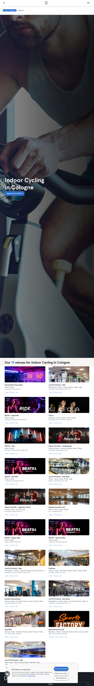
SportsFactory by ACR (56, 629)
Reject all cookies (61, 673)
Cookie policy (31, 676)
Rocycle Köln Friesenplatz (14, 385)
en (88, 3)
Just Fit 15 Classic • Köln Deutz (59, 599)
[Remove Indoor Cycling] (14, 10)
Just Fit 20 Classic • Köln (13, 568)
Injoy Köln (8, 629)
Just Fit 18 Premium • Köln (14, 660)
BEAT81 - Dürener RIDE (57, 538)
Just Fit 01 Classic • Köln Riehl (59, 477)
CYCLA (51, 415)
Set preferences (61, 678)
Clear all (21, 10)
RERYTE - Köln (10, 446)
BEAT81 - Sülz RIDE (11, 477)
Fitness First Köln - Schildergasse (60, 446)
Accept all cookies (61, 668)
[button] (7, 674)
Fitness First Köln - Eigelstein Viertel (17, 507)
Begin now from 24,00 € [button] (14, 193)
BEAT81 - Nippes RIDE (12, 538)
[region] (42, 673)
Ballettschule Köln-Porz (57, 507)
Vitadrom (52, 568)
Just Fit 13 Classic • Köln (57, 385)
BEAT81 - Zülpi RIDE (12, 415)
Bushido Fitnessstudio (12, 599)
